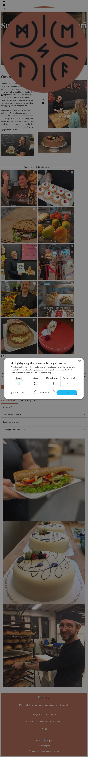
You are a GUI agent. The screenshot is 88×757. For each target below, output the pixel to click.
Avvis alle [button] (44, 392)
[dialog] (44, 378)
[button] (17, 392)
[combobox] (79, 361)
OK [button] (67, 392)
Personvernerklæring (42, 373)
